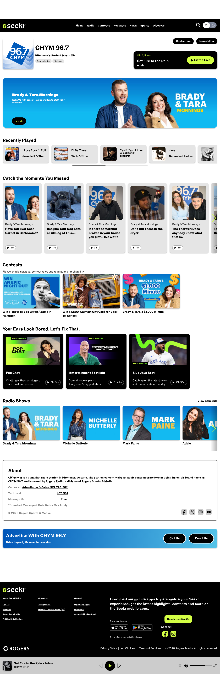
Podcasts (119, 26)
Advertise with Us (11, 614)
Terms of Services (150, 648)
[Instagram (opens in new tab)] (201, 512)
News (133, 26)
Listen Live (202, 60)
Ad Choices (128, 648)
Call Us (174, 538)
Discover (158, 26)
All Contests (44, 604)
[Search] (198, 25)
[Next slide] (214, 218)
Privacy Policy (108, 648)
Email (64, 499)
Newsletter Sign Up (178, 619)
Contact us (183, 41)
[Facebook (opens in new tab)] (184, 512)
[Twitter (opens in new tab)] (192, 512)
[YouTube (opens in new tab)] (209, 512)
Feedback (79, 609)
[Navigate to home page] (14, 25)
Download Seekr (82, 604)
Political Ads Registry (13, 619)
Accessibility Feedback (85, 614)
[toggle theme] (210, 25)
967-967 (62, 493)
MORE (19, 121)
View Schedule (207, 401)
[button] (91, 428)
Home (79, 26)
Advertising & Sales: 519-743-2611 (45, 487)
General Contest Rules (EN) (51, 609)
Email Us (201, 538)
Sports (144, 26)
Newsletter (206, 41)
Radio (90, 26)
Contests (104, 26)
